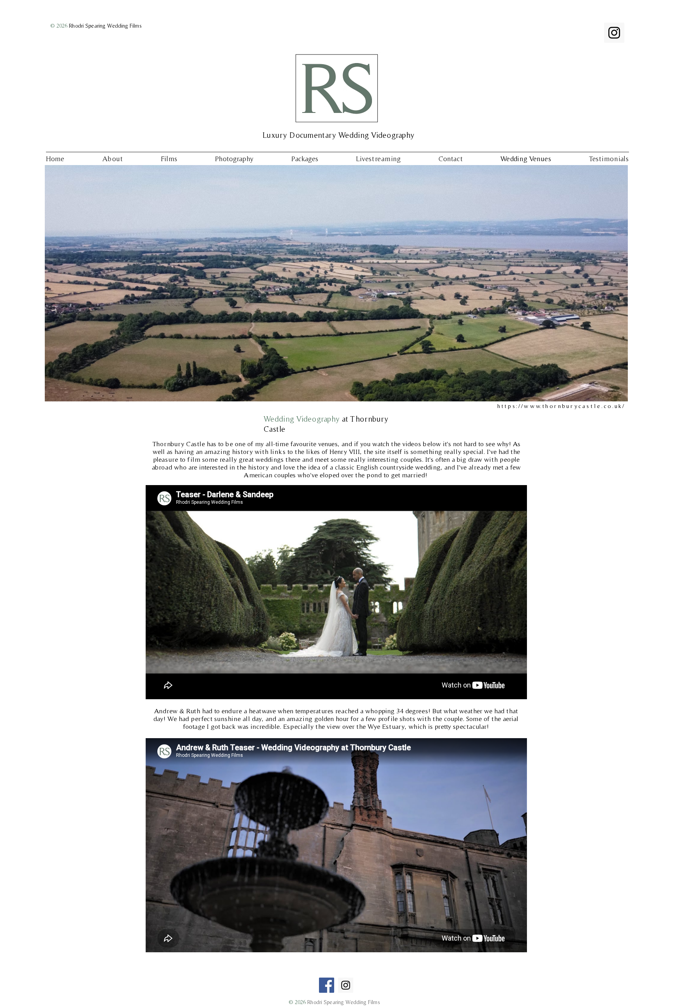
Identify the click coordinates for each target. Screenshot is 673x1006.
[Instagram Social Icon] (614, 33)
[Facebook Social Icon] (326, 985)
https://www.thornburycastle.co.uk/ (561, 406)
